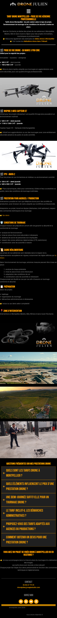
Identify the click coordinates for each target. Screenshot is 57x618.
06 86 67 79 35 (28, 585)
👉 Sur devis (4, 215)
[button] (28, 11)
